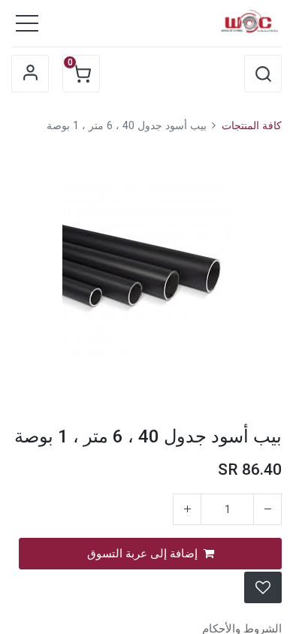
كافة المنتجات (252, 125)
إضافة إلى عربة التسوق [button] (142, 553)
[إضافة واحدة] (187, 509)
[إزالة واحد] (267, 509)
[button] (263, 73)
